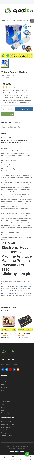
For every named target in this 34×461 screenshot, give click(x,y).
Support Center (5, 430)
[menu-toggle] (2, 11)
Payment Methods (6, 421)
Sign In (3, 407)
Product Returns (5, 427)
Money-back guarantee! (7, 424)
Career (3, 384)
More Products (5, 311)
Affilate (3, 390)
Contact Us (4, 387)
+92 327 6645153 (7, 359)
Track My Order (5, 401)
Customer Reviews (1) (10, 127)
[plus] (12, 109)
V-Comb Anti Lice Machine (21, 286)
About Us (3, 379)
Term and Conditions (6, 435)
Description (6, 123)
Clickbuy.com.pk (13, 293)
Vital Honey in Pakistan (24, 333)
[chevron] (32, 21)
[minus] (9, 109)
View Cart (3, 404)
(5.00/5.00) (12, 87)
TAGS (17, 123)
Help (2, 410)
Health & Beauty (11, 75)
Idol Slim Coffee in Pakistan (8, 333)
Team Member (5, 381)
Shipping (3, 433)
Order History (4, 393)
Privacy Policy (5, 413)
